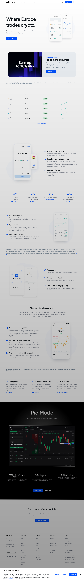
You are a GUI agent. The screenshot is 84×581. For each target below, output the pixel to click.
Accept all (73, 574)
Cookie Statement (10, 578)
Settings (57, 574)
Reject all (65, 574)
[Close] (80, 574)
